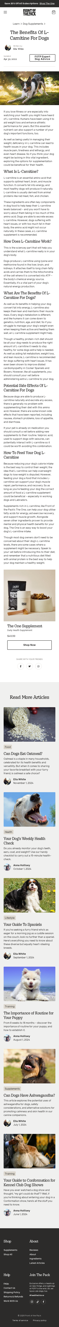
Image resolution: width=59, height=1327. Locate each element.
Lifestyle (10, 918)
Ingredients (35, 1259)
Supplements (12, 1089)
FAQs (6, 1284)
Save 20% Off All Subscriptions (30, 4)
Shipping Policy (12, 1292)
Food (8, 747)
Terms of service (20, 1321)
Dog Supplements (33, 24)
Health (8, 832)
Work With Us (11, 1301)
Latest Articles (37, 1263)
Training (10, 1006)
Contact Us (9, 1288)
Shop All (8, 1255)
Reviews (33, 1250)
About (32, 1255)
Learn (16, 24)
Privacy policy (40, 1321)
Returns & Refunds (13, 1297)
